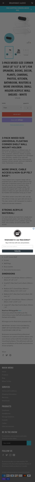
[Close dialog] (33, 228)
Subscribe (17, 251)
